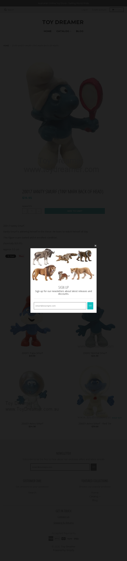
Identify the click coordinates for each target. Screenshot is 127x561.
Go (90, 305)
